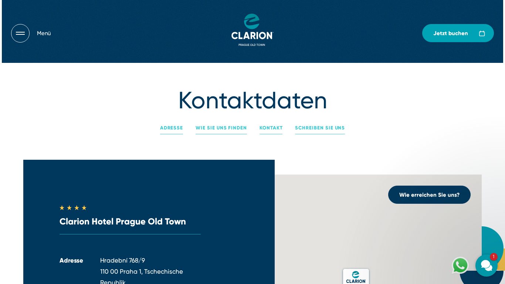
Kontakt (271, 128)
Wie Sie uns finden (221, 128)
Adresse (171, 128)
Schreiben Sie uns (320, 128)
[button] (442, 176)
